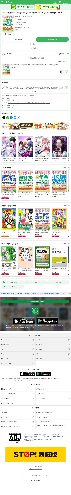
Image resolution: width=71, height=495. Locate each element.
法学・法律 (11, 100)
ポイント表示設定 (41, 398)
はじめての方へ (7, 389)
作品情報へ (34, 48)
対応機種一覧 (40, 389)
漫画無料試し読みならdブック (7, 293)
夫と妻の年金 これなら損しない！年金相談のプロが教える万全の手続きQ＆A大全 (35, 64)
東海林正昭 (17, 16)
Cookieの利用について (43, 422)
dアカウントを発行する (35, 466)
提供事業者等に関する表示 (44, 412)
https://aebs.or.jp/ (29, 440)
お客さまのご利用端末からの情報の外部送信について (51, 426)
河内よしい (27, 95)
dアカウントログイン (7, 403)
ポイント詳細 (19, 24)
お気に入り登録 (65, 53)
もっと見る (64, 167)
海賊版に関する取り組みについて (10, 426)
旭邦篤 (32, 95)
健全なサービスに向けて (43, 417)
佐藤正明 (24, 16)
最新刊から (66, 61)
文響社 (8, 98)
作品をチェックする (37, 44)
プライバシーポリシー (7, 417)
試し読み (9, 34)
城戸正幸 (20, 95)
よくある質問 (40, 394)
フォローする (31, 16)
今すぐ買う (53, 39)
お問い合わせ (5, 398)
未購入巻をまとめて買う (37, 58)
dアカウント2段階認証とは (9, 422)
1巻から (60, 61)
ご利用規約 (4, 412)
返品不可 (16, 29)
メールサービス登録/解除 (8, 394)
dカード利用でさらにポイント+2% (22, 27)
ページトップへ (35, 475)
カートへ (20, 39)
